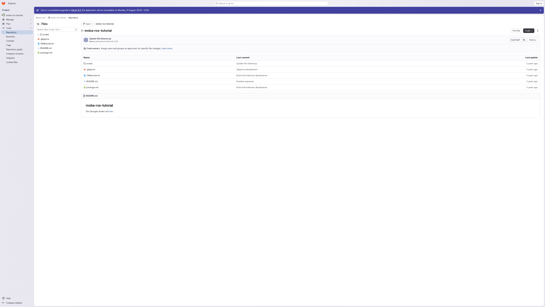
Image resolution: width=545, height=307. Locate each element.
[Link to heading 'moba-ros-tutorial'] (115, 105)
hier (111, 111)
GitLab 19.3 (76, 10)
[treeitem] (57, 34)
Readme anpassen (245, 81)
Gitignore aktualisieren (246, 69)
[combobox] (57, 29)
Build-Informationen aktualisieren (251, 75)
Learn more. (167, 48)
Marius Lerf (94, 41)
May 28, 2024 (112, 41)
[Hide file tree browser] (38, 24)
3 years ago (532, 69)
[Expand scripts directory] (38, 34)
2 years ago (532, 63)
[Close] (540, 10)
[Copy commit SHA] (524, 40)
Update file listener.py (100, 38)
